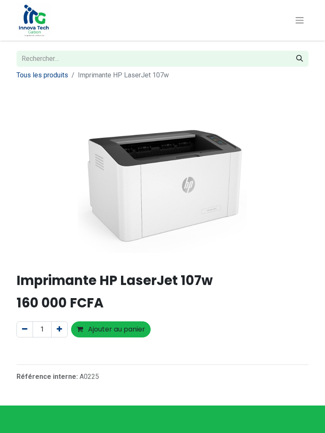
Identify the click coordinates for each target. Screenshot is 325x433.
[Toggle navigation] (299, 20)
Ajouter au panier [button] (115, 329)
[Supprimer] (25, 329)
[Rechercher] (299, 59)
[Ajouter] (59, 329)
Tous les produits (42, 75)
